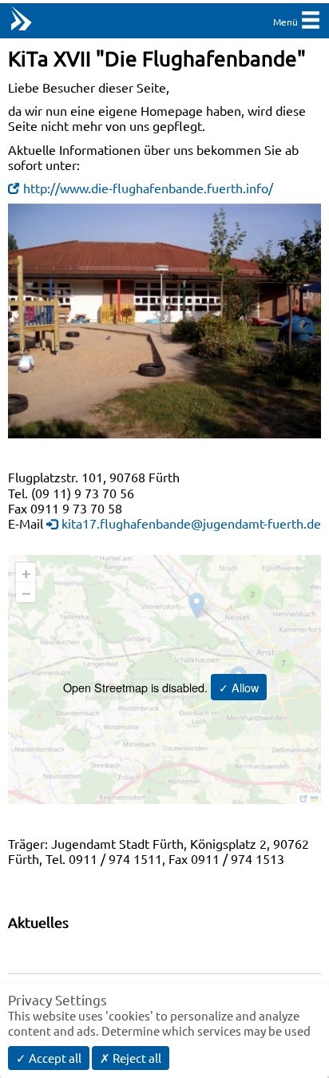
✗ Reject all (130, 1057)
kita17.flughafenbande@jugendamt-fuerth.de (191, 523)
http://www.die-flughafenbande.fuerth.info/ (148, 188)
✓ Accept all (48, 1057)
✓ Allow (239, 687)
